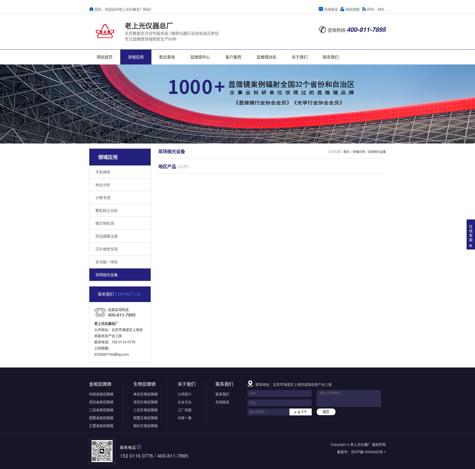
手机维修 (102, 171)
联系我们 (331, 57)
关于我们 (300, 57)
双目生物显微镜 (145, 401)
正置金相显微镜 (101, 425)
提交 (326, 412)
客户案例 (233, 57)
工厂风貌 (184, 409)
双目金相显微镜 (101, 401)
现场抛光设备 (106, 274)
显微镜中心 (200, 57)
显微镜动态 (266, 57)
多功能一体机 (106, 261)
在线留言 (331, 9)
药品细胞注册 (106, 236)
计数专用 (102, 197)
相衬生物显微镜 (145, 425)
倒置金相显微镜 (101, 417)
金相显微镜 (100, 384)
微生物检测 (104, 223)
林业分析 (102, 184)
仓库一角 (184, 417)
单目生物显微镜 (145, 393)
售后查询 (167, 57)
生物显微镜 (144, 384)
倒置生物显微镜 (145, 417)
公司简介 (184, 393)
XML (381, 9)
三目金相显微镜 (101, 409)
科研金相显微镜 (101, 393)
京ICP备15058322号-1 (368, 451)
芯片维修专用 (106, 248)
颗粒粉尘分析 (106, 210)
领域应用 (136, 57)
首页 (346, 151)
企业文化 (184, 401)
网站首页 (105, 57)
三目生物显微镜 (145, 409)
